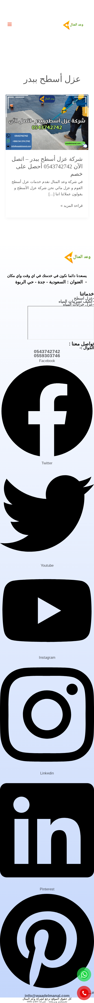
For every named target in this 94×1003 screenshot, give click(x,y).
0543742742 (47, 351)
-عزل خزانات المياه (78, 304)
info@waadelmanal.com (47, 996)
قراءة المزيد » (72, 205)
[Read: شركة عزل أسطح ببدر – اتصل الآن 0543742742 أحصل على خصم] (47, 122)
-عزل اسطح (84, 298)
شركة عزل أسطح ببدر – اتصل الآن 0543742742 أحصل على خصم (47, 166)
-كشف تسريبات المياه (76, 301)
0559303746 (47, 355)
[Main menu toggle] (9, 24)
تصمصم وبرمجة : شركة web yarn (47, 1001)
